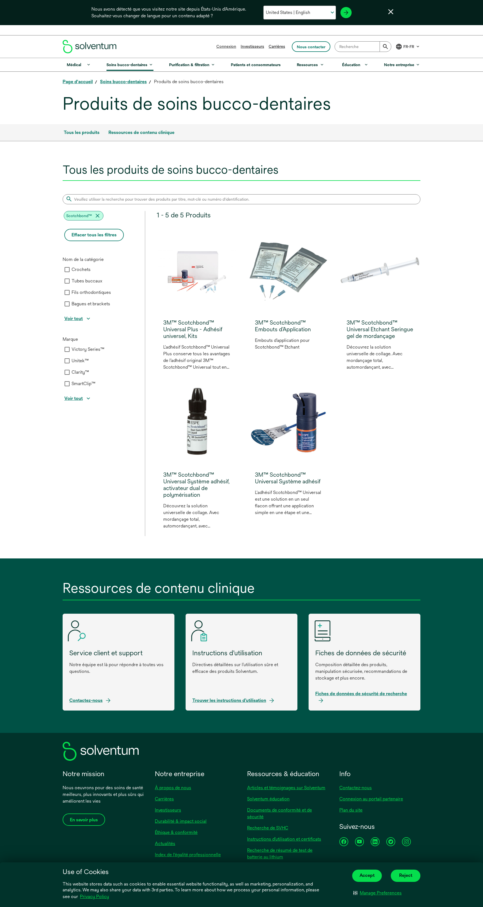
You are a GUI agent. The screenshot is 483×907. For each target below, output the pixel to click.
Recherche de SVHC (267, 828)
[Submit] (385, 47)
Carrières (277, 46)
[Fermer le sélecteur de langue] (391, 11)
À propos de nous (173, 787)
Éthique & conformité (176, 832)
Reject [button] (405, 875)
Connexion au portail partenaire (371, 799)
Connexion (226, 46)
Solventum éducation (268, 799)
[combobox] (363, 47)
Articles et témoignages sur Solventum (286, 787)
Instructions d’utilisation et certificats (284, 839)
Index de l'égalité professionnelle (188, 854)
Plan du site (351, 810)
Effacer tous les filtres (94, 234)
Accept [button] (367, 875)
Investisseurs (252, 46)
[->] (346, 12)
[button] (377, 893)
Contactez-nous (355, 787)
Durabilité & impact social (181, 821)
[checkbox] (67, 269)
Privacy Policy (95, 897)
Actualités (165, 843)
